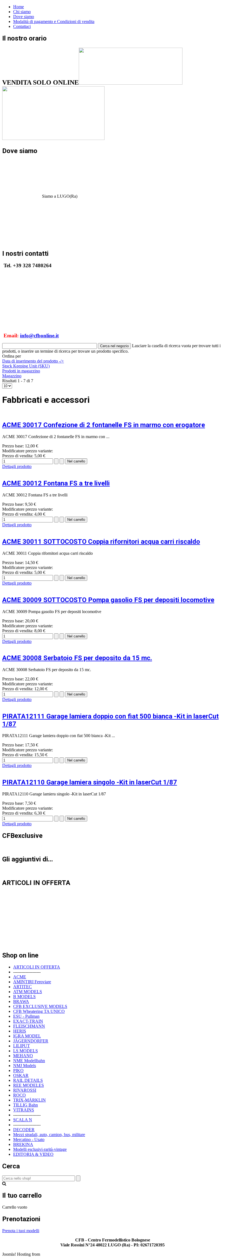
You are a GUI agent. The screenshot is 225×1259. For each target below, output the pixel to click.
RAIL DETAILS (28, 1080)
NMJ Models (24, 1065)
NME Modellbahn (29, 1060)
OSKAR (21, 1075)
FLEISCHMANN (29, 1026)
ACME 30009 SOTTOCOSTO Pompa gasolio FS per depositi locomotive (108, 600)
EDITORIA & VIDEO (33, 1154)
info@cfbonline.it (39, 335)
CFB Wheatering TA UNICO (39, 1011)
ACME (19, 977)
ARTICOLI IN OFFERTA (36, 967)
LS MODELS (25, 1050)
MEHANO (23, 1055)
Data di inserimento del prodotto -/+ (33, 361)
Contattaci (22, 26)
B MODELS (24, 996)
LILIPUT (21, 1046)
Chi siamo (22, 11)
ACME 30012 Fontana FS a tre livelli (56, 483)
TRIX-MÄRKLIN (29, 1100)
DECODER (24, 1129)
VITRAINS (23, 1110)
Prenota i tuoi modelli (20, 1230)
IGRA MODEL (27, 1036)
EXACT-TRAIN (28, 1021)
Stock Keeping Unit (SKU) (26, 366)
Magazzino (11, 375)
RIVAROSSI (24, 1090)
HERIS (19, 1031)
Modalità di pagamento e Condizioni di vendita (53, 21)
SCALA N (22, 1119)
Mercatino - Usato (28, 1139)
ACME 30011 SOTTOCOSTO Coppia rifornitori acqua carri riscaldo (101, 541)
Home (18, 6)
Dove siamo (23, 16)
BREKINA (23, 1144)
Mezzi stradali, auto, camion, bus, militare (49, 1134)
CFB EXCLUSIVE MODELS (40, 1006)
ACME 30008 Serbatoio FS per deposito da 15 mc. (77, 658)
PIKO (18, 1070)
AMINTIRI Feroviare (32, 981)
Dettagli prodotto (17, 466)
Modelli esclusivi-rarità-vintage (40, 1149)
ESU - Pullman (26, 1016)
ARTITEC (22, 986)
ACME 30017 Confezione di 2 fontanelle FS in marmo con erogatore (103, 425)
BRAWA (21, 1001)
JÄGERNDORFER (30, 1041)
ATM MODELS (27, 991)
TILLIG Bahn (25, 1105)
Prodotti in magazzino (21, 371)
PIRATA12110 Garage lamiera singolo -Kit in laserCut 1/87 (89, 782)
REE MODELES (28, 1085)
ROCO (19, 1095)
